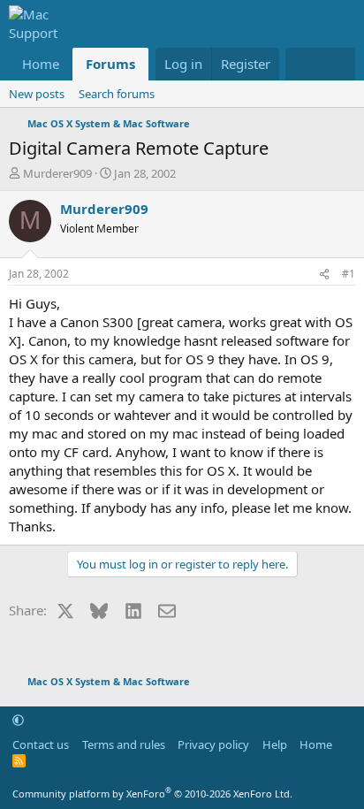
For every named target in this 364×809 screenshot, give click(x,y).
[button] (18, 719)
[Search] (338, 64)
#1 (348, 273)
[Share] (324, 274)
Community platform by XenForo (152, 793)
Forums (110, 64)
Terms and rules (123, 744)
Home (40, 64)
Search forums (117, 94)
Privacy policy (213, 744)
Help (274, 744)
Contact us (40, 744)
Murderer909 (57, 173)
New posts (36, 94)
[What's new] (302, 64)
